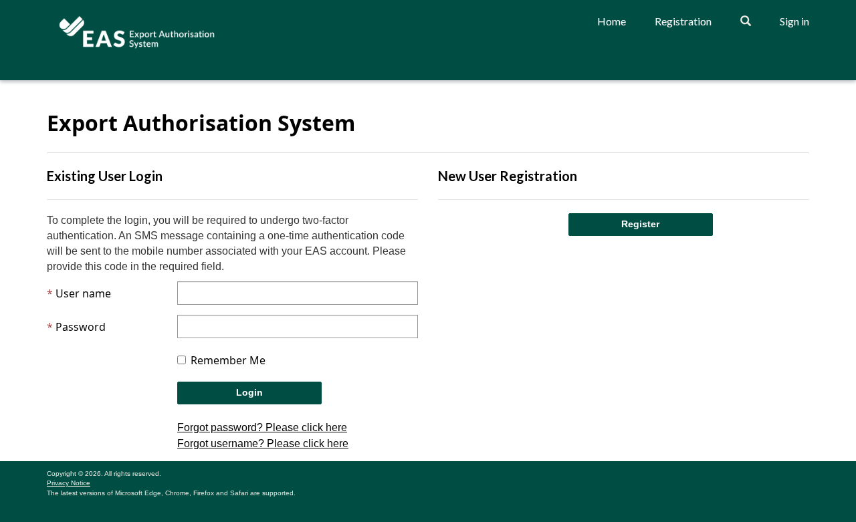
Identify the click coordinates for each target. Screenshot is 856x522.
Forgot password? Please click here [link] (262, 427)
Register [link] (640, 224)
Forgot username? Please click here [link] (262, 443)
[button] (745, 20)
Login (249, 392)
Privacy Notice (68, 483)
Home (611, 21)
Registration (683, 21)
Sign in (794, 21)
